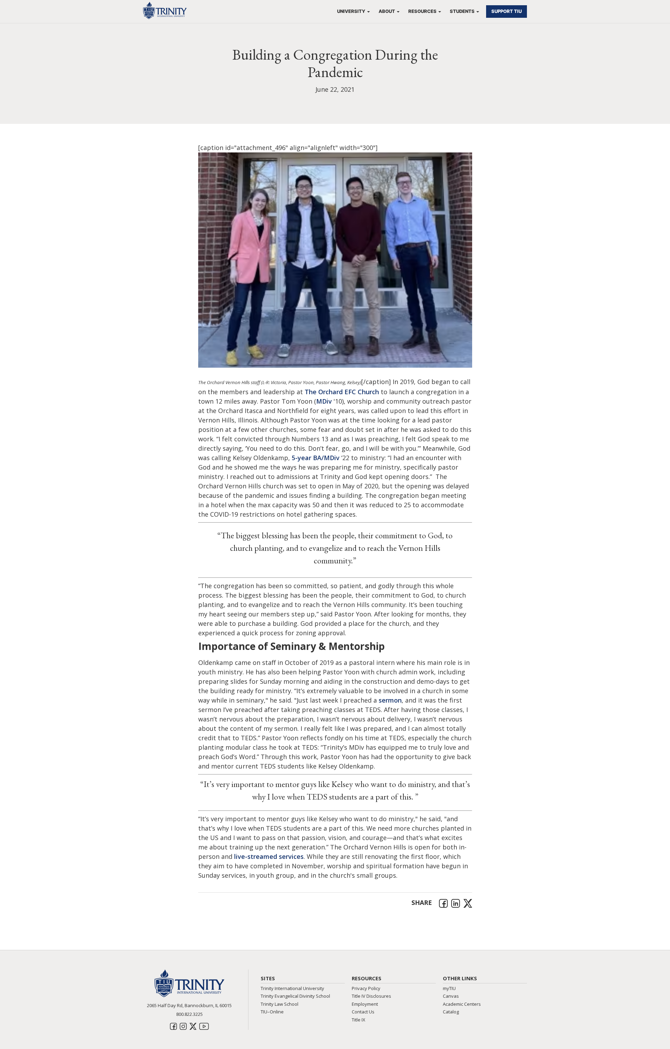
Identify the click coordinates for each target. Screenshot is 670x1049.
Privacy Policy (366, 988)
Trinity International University (292, 988)
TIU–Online (272, 1012)
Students (462, 11)
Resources (422, 11)
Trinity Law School (279, 1004)
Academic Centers (462, 1004)
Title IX (358, 1020)
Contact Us (363, 1012)
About (387, 11)
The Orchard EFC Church (342, 392)
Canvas (451, 996)
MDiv (324, 401)
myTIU (449, 988)
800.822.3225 (189, 1014)
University (351, 11)
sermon (390, 700)
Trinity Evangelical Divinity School (295, 996)
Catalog (451, 1012)
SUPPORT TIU (506, 11)
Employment (365, 1004)
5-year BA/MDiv (316, 458)
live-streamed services (269, 856)
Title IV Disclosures (371, 996)
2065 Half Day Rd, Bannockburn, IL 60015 (189, 1005)
